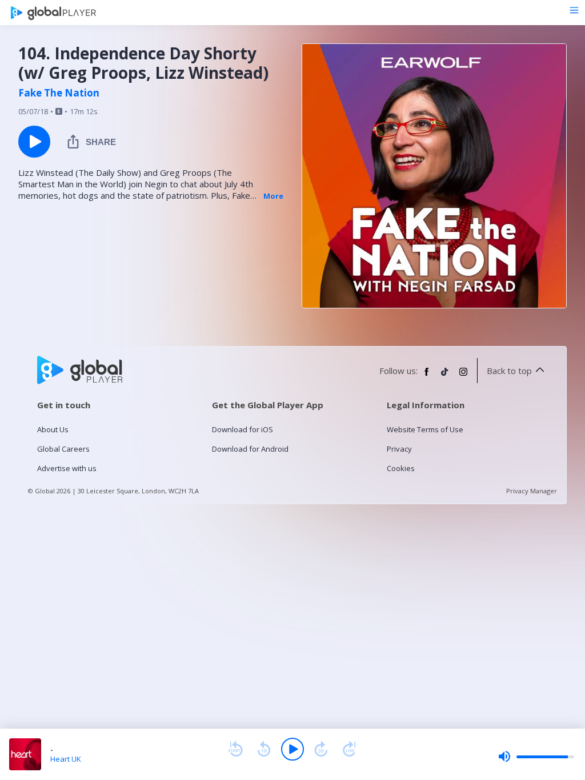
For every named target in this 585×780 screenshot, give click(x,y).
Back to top (509, 370)
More (273, 196)
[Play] (292, 749)
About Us (53, 429)
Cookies (401, 468)
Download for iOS (242, 429)
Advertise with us (67, 468)
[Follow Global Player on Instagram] (463, 376)
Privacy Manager (531, 490)
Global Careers (63, 449)
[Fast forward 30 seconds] (321, 749)
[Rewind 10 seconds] (264, 749)
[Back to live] (349, 749)
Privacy (399, 449)
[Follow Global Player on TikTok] (445, 376)
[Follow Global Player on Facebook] (427, 376)
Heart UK (65, 759)
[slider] (535, 756)
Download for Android (250, 449)
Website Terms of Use (425, 429)
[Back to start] (235, 749)
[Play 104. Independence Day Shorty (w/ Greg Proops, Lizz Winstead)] (34, 142)
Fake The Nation (58, 93)
